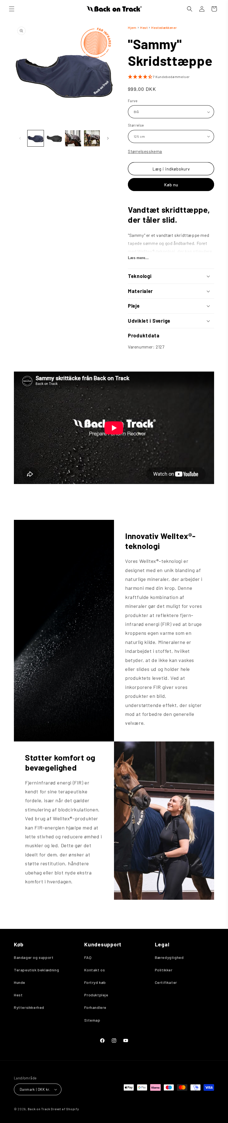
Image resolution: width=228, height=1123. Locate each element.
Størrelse (136, 125)
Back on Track (39, 1109)
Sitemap (92, 1020)
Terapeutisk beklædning (36, 969)
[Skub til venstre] (20, 138)
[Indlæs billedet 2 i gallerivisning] (54, 138)
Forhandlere (95, 1007)
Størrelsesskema (145, 151)
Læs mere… (138, 258)
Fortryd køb (95, 982)
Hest (144, 27)
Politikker (164, 969)
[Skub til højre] (108, 138)
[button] (12, 9)
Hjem (132, 27)
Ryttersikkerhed (29, 1007)
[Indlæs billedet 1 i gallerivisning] (36, 138)
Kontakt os (94, 969)
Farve (132, 101)
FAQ (87, 957)
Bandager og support (33, 957)
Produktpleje (96, 994)
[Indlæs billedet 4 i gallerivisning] (92, 138)
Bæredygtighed (169, 957)
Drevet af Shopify (65, 1109)
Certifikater (166, 982)
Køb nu (171, 184)
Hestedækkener (164, 27)
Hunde (19, 982)
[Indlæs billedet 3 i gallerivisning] (73, 138)
